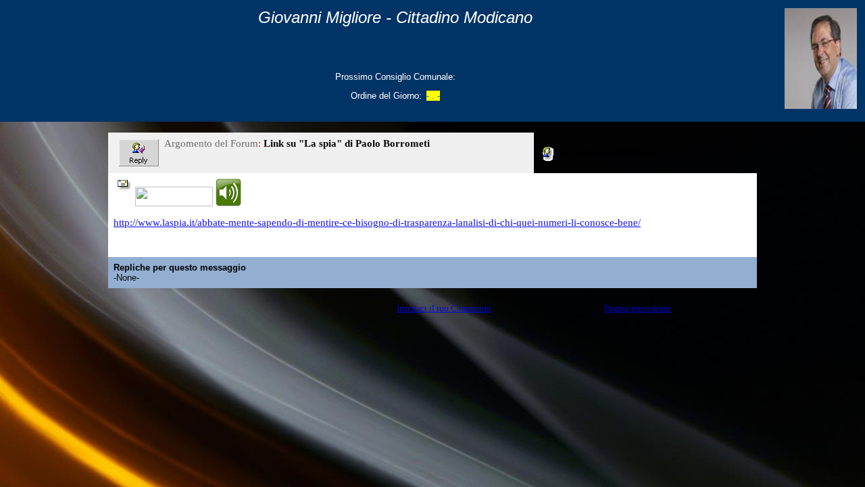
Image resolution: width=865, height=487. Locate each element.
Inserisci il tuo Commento (444, 308)
